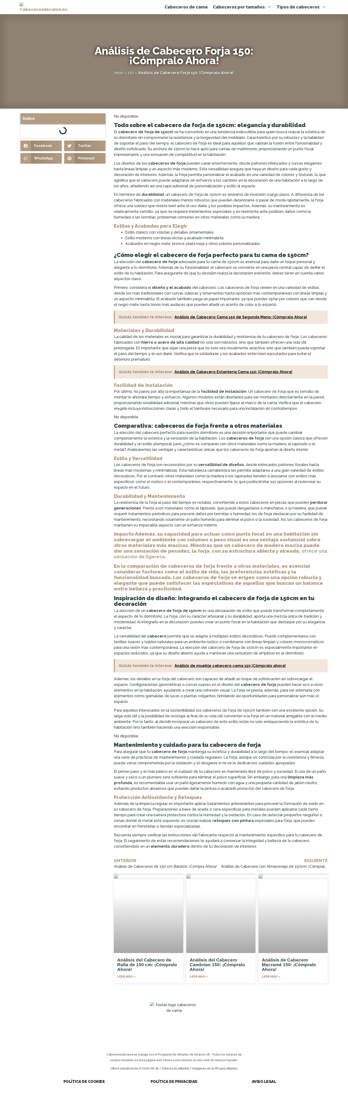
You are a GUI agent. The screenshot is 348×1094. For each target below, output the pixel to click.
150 (131, 73)
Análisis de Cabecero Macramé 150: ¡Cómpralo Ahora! (289, 964)
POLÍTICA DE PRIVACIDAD (174, 1081)
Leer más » (126, 976)
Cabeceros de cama (186, 6)
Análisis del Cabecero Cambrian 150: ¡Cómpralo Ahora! (217, 964)
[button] (41, 146)
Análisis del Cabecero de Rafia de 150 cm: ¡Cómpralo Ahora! (147, 964)
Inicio (118, 73)
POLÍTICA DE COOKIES (84, 1081)
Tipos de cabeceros (298, 6)
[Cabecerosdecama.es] (43, 7)
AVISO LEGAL (264, 1081)
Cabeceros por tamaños (239, 6)
